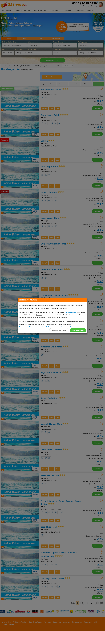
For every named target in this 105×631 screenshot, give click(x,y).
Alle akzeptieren (78, 330)
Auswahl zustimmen (59, 330)
